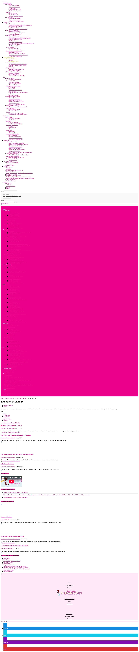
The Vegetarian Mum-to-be (15, 45)
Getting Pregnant (7, 3)
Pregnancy (5, 22)
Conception (9, 4)
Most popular (6, 416)
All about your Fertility (14, 5)
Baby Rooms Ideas (13, 52)
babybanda (12, 428)
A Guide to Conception (14, 7)
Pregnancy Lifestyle (10, 35)
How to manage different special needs (18, 106)
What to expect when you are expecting (18, 29)
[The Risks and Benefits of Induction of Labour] (10, 432)
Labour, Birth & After (8, 57)
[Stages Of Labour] (6, 514)
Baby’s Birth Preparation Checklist (17, 53)
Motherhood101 (7, 198)
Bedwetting (12, 131)
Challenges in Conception (15, 10)
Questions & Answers (8, 161)
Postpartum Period (10, 68)
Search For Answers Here (12, 162)
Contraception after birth (14, 18)
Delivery (11, 66)
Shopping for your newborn (15, 56)
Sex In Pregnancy (10, 47)
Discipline (8, 121)
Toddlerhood (6, 116)
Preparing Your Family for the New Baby (18, 55)
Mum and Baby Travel (14, 109)
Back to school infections (15, 136)
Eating (10, 129)
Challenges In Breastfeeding (15, 147)
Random (5, 420)
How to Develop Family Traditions (17, 104)
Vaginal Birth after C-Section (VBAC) (18, 64)
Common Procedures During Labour (17, 65)
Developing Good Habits (12, 125)
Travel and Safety (10, 108)
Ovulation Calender (7, 571)
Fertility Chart (6, 563)
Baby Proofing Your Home (15, 100)
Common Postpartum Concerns (16, 69)
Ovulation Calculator (11, 180)
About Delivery (10, 62)
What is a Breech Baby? (14, 31)
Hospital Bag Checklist (11, 174)
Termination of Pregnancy (15, 34)
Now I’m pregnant (10, 23)
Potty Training (12, 132)
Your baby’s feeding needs (12, 153)
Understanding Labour (11, 58)
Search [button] (2, 200)
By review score (7, 419)
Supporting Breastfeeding (12, 158)
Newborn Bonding (13, 84)
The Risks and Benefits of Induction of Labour (16, 435)
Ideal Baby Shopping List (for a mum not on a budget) (18, 177)
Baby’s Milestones (13, 97)
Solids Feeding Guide (11, 179)
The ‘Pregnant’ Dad (13, 27)
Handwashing (12, 127)
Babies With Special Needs (12, 105)
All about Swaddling (14, 82)
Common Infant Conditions (15, 90)
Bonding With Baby (11, 81)
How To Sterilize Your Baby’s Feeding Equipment (20, 152)
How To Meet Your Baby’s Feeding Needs (19, 154)
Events (7, 187)
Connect (5, 182)
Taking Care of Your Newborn (13, 86)
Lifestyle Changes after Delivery (13, 71)
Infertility (8, 12)
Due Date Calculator (11, 171)
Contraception (9, 17)
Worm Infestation (13, 135)
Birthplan (8, 169)
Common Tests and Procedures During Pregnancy (20, 25)
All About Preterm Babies (15, 79)
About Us (8, 184)
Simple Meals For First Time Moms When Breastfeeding (16, 568)
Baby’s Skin (12, 88)
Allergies (11, 93)
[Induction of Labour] (10, 461)
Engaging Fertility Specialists (16, 16)
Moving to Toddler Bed (14, 118)
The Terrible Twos (13, 122)
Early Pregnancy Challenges (15, 26)
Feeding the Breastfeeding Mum (16, 157)
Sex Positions (12, 8)
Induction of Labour (13, 61)
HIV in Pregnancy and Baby (15, 42)
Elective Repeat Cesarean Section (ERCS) (14, 545)
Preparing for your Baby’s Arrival (14, 51)
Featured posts (6, 415)
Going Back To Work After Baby (17, 75)
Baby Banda (6, 194)
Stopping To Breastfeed (14, 151)
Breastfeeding (6, 140)
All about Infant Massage (15, 83)
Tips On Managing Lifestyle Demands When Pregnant (21, 43)
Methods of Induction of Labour (11, 425)
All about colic (12, 91)
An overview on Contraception (16, 21)
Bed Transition (9, 117)
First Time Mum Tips (14, 74)
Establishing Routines (14, 103)
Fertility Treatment (13, 14)
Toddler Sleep (12, 119)
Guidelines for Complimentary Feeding (18, 114)
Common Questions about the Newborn (18, 92)
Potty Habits (9, 130)
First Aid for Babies (13, 95)
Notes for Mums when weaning (13, 175)
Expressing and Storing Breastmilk (17, 149)
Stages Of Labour (6, 517)
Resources (5, 166)
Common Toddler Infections (12, 134)
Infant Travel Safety (13, 110)
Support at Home (13, 160)
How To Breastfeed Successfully (16, 143)
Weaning (8, 112)
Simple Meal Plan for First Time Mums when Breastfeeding (20, 178)
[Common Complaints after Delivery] (6, 533)
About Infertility (13, 13)
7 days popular (6, 417)
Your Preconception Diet (15, 9)
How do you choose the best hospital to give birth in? (15, 492)
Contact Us (9, 183)
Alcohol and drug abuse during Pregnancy (19, 36)
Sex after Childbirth (13, 48)
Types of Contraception (14, 20)
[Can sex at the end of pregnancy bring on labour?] (8, 451)
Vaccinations (12, 87)
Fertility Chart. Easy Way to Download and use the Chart (19, 173)
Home (4, 1)
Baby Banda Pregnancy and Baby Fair (12, 196)
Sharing (11, 126)
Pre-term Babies (10, 78)
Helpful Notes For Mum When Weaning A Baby (14, 566)
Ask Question (9, 164)
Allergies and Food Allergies (15, 139)
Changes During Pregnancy (15, 39)
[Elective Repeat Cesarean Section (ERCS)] (8, 543)
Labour (11, 60)
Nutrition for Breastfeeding (12, 156)
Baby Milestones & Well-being (13, 96)
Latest (4, 414)
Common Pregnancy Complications (17, 33)
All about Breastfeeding (11, 141)
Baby (4, 77)
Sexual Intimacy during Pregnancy (17, 49)
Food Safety (12, 40)
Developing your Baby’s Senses (16, 101)
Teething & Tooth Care (14, 99)
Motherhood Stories (10, 186)
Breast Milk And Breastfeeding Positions (18, 144)
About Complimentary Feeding (16, 113)
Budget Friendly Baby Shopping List (14, 170)
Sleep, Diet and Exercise (14, 44)
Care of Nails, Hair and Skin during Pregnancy (20, 38)
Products (8, 188)
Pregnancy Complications (12, 30)
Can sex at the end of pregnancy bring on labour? (17, 454)
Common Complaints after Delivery (12, 536)
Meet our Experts (10, 165)
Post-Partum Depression (14, 70)
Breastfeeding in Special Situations (17, 145)
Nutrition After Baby (14, 73)
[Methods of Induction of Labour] (10, 422)
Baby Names (9, 167)
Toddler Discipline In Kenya (15, 123)
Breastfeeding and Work (14, 148)
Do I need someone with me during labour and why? (15, 497)
